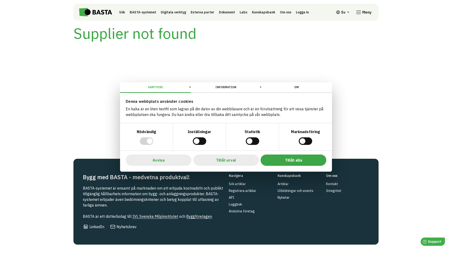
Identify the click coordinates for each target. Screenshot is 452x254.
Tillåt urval (226, 160)
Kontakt (332, 184)
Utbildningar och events (295, 191)
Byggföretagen (199, 216)
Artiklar (283, 184)
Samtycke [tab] (155, 87)
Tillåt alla (293, 160)
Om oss (285, 12)
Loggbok (235, 204)
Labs (243, 12)
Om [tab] (296, 87)
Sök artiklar (237, 184)
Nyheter (284, 197)
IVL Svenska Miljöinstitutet (155, 216)
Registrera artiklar (242, 191)
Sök (122, 12)
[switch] (199, 141)
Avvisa (159, 160)
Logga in (303, 12)
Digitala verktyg (173, 12)
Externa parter (202, 12)
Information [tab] (225, 87)
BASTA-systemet (143, 12)
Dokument (227, 12)
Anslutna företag (242, 211)
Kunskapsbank (263, 12)
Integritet (333, 191)
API (231, 197)
